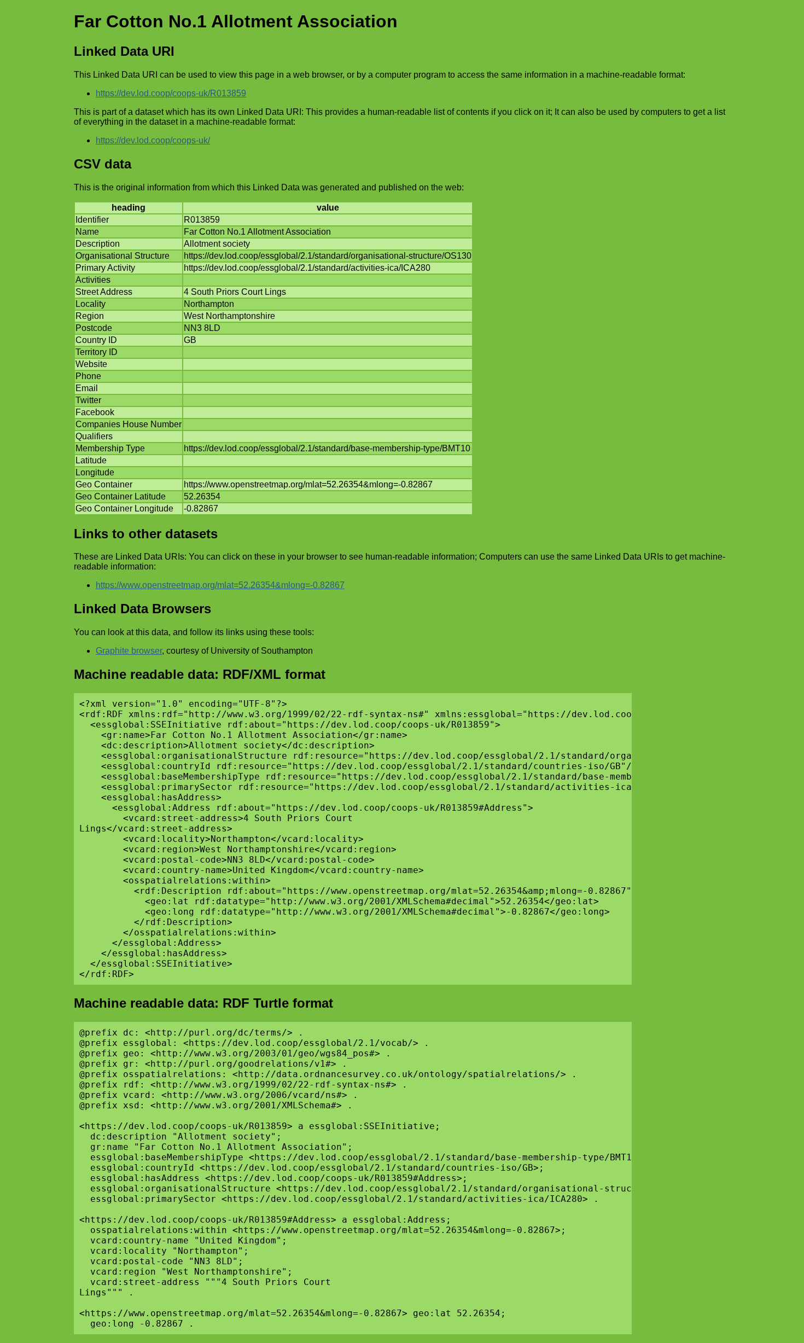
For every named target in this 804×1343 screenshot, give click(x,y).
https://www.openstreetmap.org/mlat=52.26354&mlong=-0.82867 (220, 585)
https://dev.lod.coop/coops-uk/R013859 (171, 93)
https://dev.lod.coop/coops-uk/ (153, 140)
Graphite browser (129, 650)
